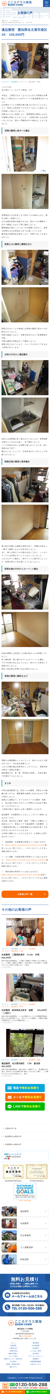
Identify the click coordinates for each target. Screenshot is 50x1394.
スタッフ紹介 (13, 1356)
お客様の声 (15, 20)
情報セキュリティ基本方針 (13, 1359)
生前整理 (13, 1345)
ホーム (13, 1343)
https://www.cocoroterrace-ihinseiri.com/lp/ (25, 845)
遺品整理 (36, 1343)
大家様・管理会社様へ (13, 1364)
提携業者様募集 (35, 1361)
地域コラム (13, 1367)
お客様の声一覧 (25, 894)
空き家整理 (35, 1345)
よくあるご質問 (35, 1351)
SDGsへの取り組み (25, 1200)
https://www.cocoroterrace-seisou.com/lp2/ (21, 875)
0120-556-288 (26, 1336)
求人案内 (13, 1361)
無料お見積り (13, 1353)
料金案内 (36, 1348)
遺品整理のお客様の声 (13, 1136)
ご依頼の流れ (13, 1351)
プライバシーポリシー (35, 1356)
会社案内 (36, 1353)
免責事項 (36, 1359)
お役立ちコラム (35, 1364)
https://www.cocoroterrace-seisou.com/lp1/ (26, 860)
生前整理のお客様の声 (13, 1144)
